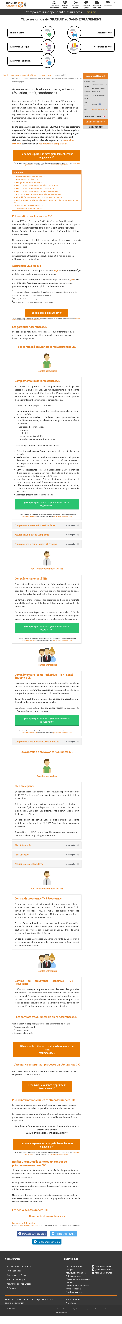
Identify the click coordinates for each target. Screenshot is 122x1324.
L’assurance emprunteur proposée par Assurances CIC (40, 194)
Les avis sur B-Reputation (24, 1222)
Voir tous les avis (73, 1299)
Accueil (5, 75)
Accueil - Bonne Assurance (19, 1266)
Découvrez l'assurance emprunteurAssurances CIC (47, 1086)
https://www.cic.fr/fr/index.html (29, 1225)
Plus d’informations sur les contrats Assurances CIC (39, 197)
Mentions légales (62, 1309)
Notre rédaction (73, 1288)
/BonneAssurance (103, 1266)
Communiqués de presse (77, 1285)
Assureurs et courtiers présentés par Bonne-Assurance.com (31, 75)
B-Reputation (18, 1302)
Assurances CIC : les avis (27, 179)
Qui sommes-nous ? (75, 1266)
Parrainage (71, 1303)
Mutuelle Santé (14, 1270)
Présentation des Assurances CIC (31, 176)
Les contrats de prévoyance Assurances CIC (35, 188)
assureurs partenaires (29, 516)
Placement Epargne (16, 1279)
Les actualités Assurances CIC (30, 205)
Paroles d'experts (74, 1291)
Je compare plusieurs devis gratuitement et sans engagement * (47, 504)
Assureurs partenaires (76, 1272)
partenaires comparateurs (59, 165)
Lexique (69, 1269)
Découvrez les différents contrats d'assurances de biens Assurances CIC (47, 1049)
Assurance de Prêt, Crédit (18, 1283)
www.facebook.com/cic (99, 111)
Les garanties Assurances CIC (29, 182)
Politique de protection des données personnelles (81, 1309)
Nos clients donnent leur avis (30, 208)
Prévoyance (12, 1288)
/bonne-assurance (103, 1272)
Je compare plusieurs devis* (47, 312)
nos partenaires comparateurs (53, 143)
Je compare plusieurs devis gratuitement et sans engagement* (47, 155)
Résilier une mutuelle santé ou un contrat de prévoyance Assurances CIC (46, 201)
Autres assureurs (73, 1275)
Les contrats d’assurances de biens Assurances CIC (39, 191)
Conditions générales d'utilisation (104, 1309)
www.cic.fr (95, 99)
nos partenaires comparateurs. (32, 319)
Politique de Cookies (61, 1312)
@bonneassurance (103, 1269)
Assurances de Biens (16, 1275)
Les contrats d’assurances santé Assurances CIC (37, 185)
